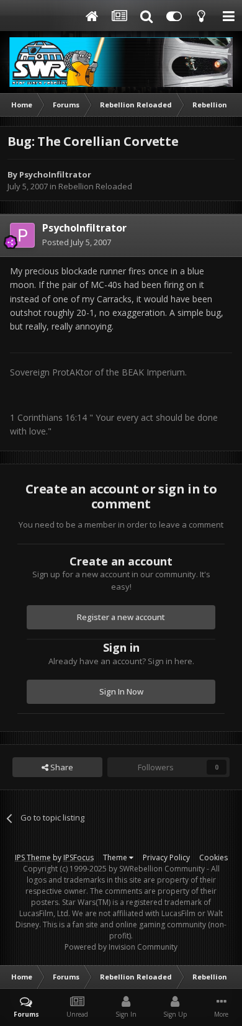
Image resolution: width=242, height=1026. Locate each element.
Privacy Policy (166, 857)
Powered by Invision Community (121, 947)
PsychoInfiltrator (55, 174)
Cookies (213, 857)
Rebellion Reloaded (95, 186)
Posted (76, 242)
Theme (116, 857)
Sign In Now (121, 691)
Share (60, 767)
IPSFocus (78, 857)
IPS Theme (33, 857)
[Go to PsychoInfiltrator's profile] (22, 235)
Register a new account (121, 617)
